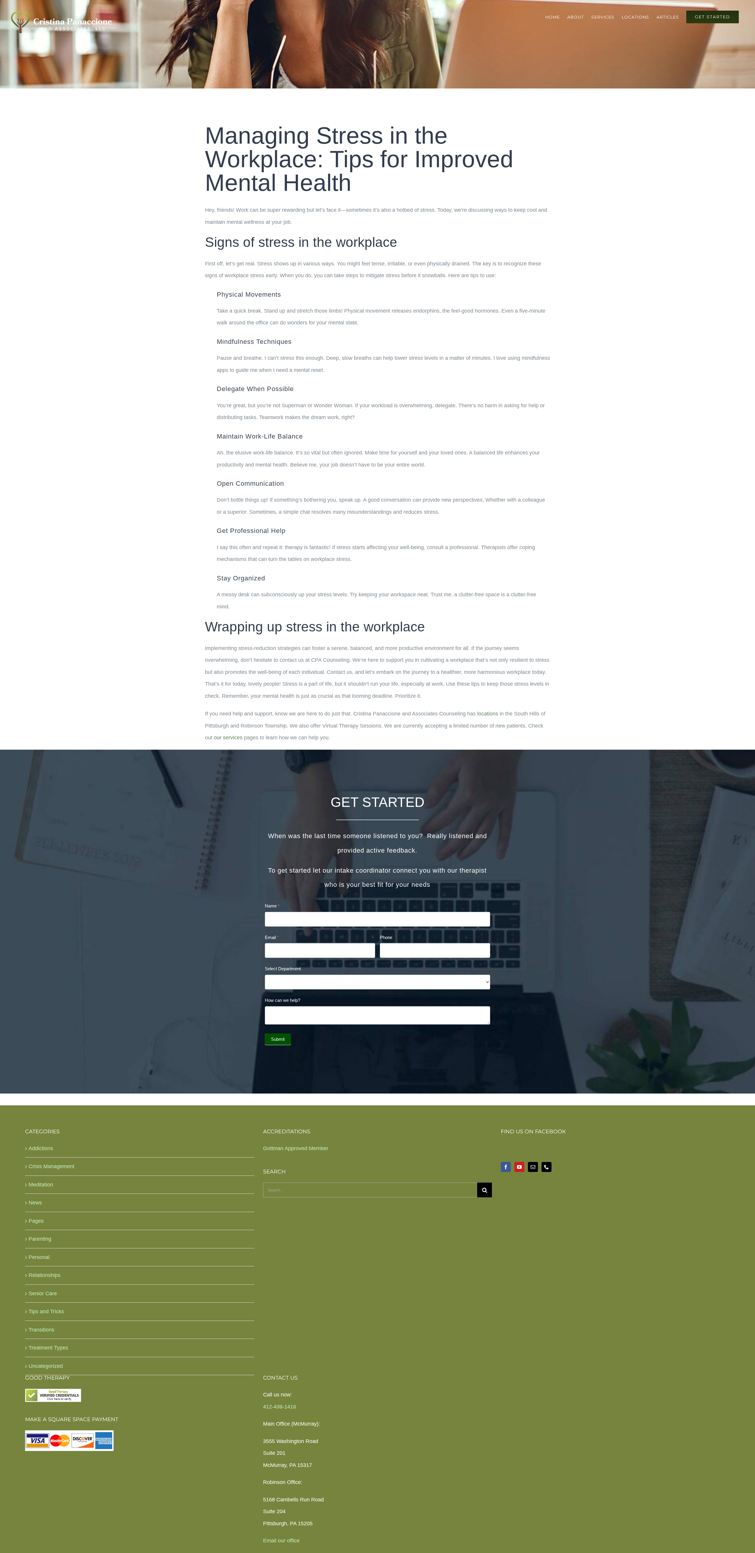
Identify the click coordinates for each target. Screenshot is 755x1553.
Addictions (41, 1148)
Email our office (281, 1541)
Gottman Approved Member (295, 1148)
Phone (386, 937)
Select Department (283, 968)
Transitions (41, 1330)
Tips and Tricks (46, 1311)
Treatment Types (48, 1348)
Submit (278, 1039)
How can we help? (282, 1000)
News (35, 1203)
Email (272, 937)
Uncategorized (46, 1366)
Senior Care (43, 1293)
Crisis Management (51, 1166)
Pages (36, 1221)
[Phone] (546, 1167)
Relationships (44, 1275)
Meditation (41, 1185)
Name (272, 905)
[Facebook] (506, 1167)
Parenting (40, 1239)
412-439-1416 (279, 1407)
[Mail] (533, 1167)
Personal (39, 1257)
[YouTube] (519, 1167)
